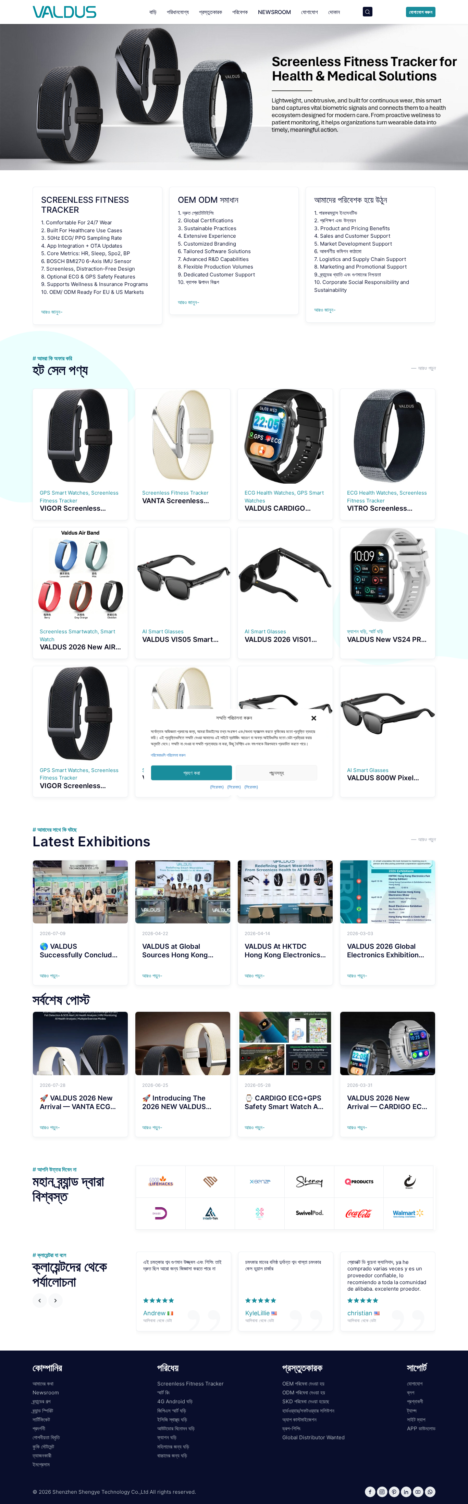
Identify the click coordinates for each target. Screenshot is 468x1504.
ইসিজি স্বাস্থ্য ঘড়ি (172, 1419)
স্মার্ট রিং (163, 1392)
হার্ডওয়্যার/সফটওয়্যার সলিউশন (308, 1410)
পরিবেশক (240, 12)
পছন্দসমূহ (276, 772)
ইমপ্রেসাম (41, 1464)
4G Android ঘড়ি (175, 1401)
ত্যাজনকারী (42, 1455)
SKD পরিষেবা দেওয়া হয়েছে (305, 1401)
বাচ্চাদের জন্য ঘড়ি (172, 1455)
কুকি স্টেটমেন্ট (43, 1446)
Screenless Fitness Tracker (190, 1383)
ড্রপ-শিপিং (291, 1428)
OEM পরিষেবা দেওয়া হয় (303, 1383)
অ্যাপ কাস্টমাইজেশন (299, 1419)
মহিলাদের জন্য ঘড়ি (173, 1446)
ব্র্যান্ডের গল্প (41, 1401)
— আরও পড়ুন (423, 368)
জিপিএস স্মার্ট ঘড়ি (171, 1410)
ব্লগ (410, 1392)
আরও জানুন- (52, 312)
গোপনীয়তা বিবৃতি (46, 1437)
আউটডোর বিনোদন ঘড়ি (176, 1428)
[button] (313, 717)
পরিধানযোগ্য (178, 12)
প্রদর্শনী (39, 1428)
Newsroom (274, 12)
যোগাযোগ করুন (420, 12)
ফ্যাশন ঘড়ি (166, 1437)
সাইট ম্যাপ (416, 1419)
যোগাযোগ (309, 12)
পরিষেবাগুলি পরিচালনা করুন (168, 755)
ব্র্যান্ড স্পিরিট (43, 1410)
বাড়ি (153, 12)
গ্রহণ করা (191, 772)
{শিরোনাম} (217, 787)
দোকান (334, 12)
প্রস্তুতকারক (210, 12)
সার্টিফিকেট (41, 1419)
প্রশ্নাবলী (415, 1401)
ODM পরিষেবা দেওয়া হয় (303, 1392)
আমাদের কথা (43, 1383)
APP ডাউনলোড (421, 1428)
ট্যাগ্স (412, 1410)
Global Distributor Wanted (313, 1437)
